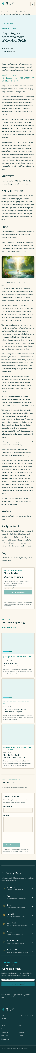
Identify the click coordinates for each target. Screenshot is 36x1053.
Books (21, 1025)
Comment (6, 815)
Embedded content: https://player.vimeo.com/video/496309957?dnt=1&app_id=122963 (17, 78)
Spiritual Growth (20, 12)
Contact (21, 1029)
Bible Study (4, 1035)
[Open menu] (32, 4)
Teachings (4, 1032)
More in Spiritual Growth (9, 627)
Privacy (21, 1032)
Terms (21, 1035)
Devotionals (10, 12)
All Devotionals (8, 23)
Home (3, 12)
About (3, 1025)
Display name (7, 806)
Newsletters (5, 1039)
